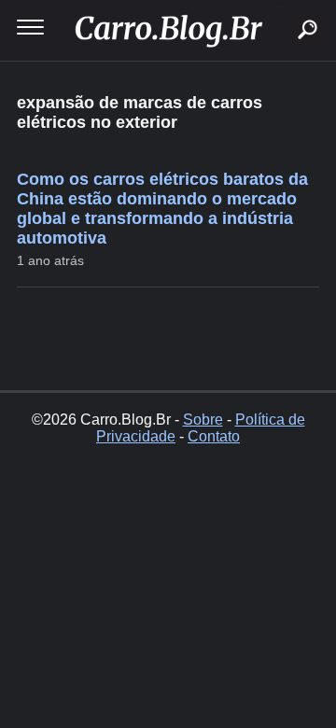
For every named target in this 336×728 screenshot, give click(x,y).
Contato (214, 436)
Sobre (203, 419)
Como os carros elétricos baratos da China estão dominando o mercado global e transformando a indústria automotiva (162, 208)
